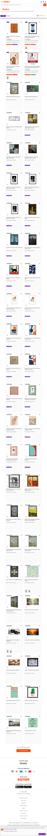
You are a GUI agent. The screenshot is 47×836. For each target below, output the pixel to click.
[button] (9, 16)
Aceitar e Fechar (42, 834)
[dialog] (23, 831)
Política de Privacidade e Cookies (10, 831)
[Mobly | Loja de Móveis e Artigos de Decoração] (6, 2)
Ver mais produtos (23, 750)
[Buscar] (44, 4)
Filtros (3, 15)
